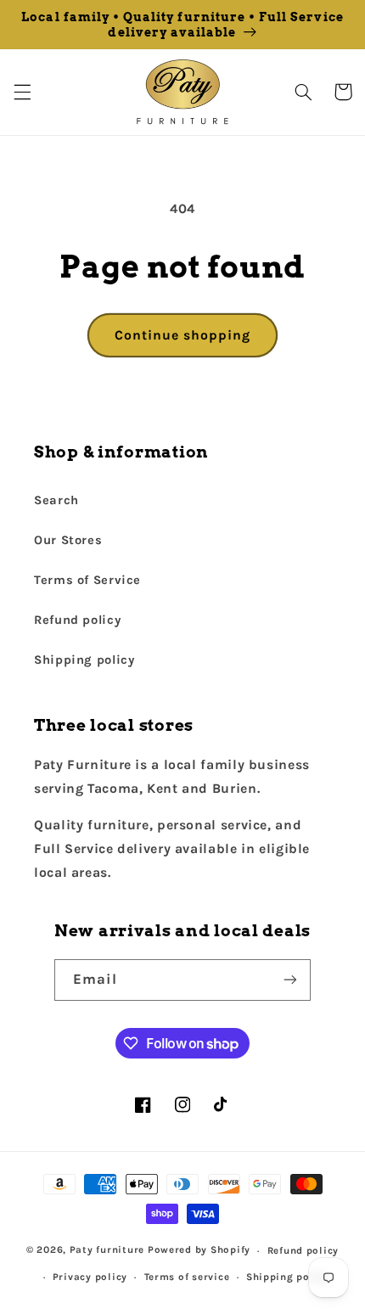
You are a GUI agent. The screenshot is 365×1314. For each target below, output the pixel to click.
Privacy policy (90, 1277)
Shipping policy (84, 660)
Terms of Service (87, 580)
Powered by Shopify (199, 1250)
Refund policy (77, 620)
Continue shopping (183, 335)
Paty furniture (107, 1250)
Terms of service (187, 1277)
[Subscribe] (290, 980)
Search (56, 500)
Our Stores (68, 540)
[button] (22, 91)
